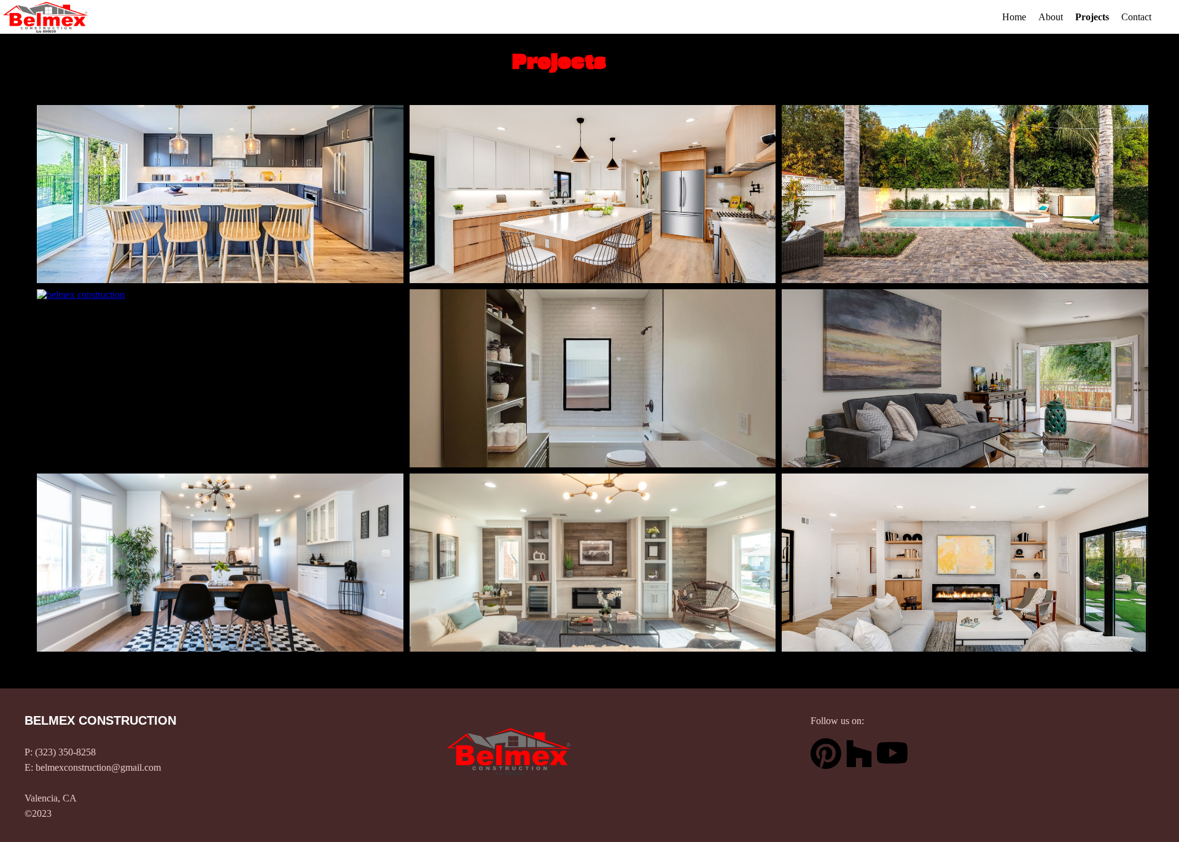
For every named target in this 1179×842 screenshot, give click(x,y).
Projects (1092, 17)
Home (1014, 17)
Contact (1136, 17)
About (1050, 17)
